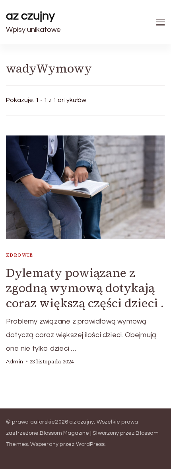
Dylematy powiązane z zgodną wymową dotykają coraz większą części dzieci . (85, 288)
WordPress (90, 444)
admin (14, 362)
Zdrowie (19, 255)
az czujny (30, 16)
